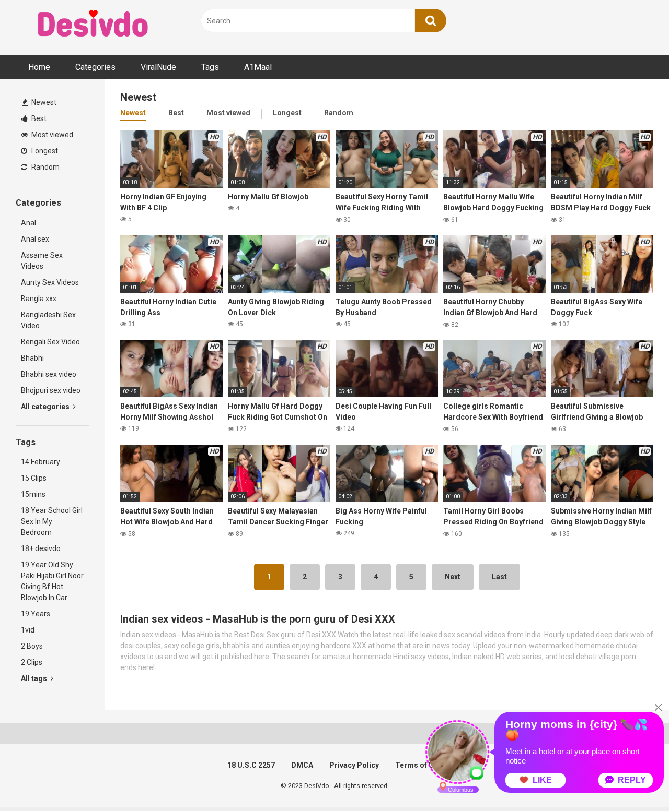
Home (39, 67)
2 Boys (32, 646)
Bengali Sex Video (50, 342)
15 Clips (34, 478)
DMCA (302, 765)
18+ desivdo (41, 548)
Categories (95, 67)
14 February (40, 462)
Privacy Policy (354, 765)
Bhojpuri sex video (50, 390)
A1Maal (258, 67)
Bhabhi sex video (48, 374)
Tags (210, 67)
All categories (46, 406)
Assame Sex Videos (42, 260)
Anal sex (35, 239)
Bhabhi (32, 358)
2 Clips (31, 662)
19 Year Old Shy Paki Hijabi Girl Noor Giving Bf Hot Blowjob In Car (52, 581)
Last (499, 577)
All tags (35, 678)
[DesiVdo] (94, 25)
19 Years (35, 614)
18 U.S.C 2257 (251, 765)
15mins (33, 494)
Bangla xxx (38, 298)
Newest (43, 102)
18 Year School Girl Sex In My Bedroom (52, 521)
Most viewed (51, 134)
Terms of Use (418, 765)
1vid (27, 630)
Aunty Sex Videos (50, 282)
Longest (44, 151)
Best (38, 118)
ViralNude (158, 67)
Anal (28, 223)
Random (45, 167)
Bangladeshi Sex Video (48, 320)
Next (452, 577)
